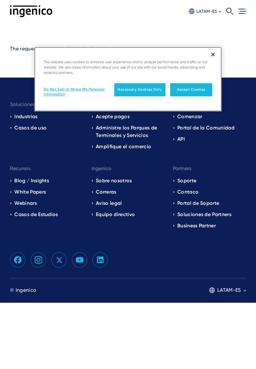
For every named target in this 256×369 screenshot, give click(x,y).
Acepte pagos (113, 116)
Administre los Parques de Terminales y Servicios (126, 131)
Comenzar (189, 116)
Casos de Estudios (36, 214)
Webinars (25, 203)
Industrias (25, 116)
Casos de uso (30, 128)
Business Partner (196, 226)
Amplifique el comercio (123, 146)
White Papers (30, 192)
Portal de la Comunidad (205, 128)
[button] (205, 11)
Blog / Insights (31, 181)
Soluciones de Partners (204, 214)
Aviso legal (109, 203)
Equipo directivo (115, 214)
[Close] (213, 54)
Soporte (186, 181)
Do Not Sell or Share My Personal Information (74, 91)
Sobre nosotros (114, 181)
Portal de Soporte (198, 203)
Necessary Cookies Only (140, 89)
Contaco (188, 192)
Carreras (106, 192)
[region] (128, 79)
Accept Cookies (191, 89)
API (181, 139)
